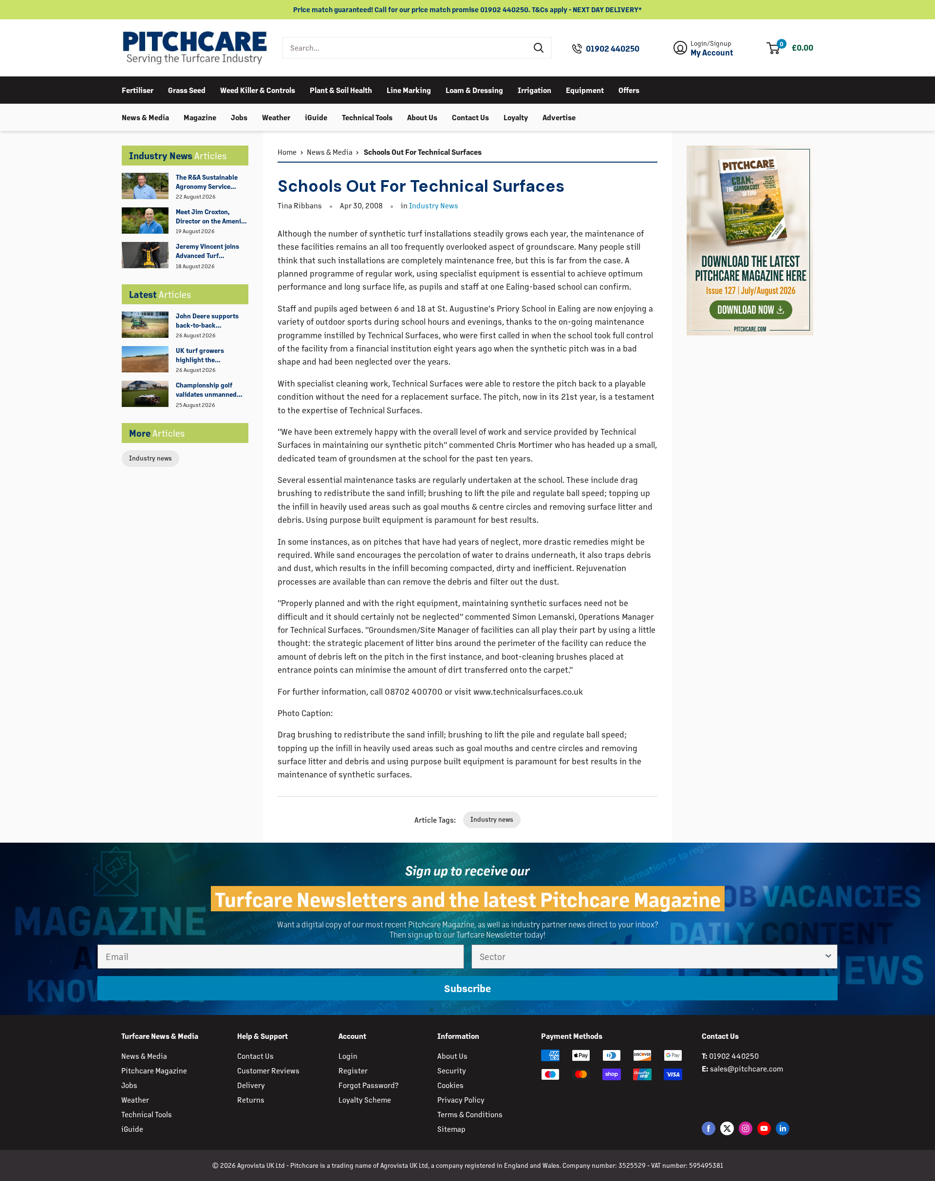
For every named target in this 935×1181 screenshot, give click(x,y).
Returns (250, 1099)
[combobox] (405, 47)
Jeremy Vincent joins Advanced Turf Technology (207, 251)
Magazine (200, 116)
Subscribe (467, 988)
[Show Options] (828, 956)
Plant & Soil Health (341, 89)
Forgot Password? (368, 1084)
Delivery (251, 1084)
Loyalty (516, 116)
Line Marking (409, 89)
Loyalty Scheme (364, 1099)
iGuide (316, 116)
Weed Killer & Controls (257, 89)
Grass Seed (187, 89)
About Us (422, 116)
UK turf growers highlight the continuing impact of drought (207, 355)
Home (287, 151)
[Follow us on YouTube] (764, 1128)
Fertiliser (137, 89)
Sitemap (451, 1128)
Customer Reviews (268, 1070)
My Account (712, 52)
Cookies (450, 1084)
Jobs (239, 116)
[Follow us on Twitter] (727, 1128)
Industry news (150, 458)
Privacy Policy (461, 1099)
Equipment (585, 89)
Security (451, 1070)
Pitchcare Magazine (154, 1070)
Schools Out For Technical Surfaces (422, 151)
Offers (628, 89)
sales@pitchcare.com (746, 1068)
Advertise (559, 116)
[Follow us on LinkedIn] (782, 1128)
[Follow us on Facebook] (708, 1128)
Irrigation (534, 89)
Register (353, 1070)
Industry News (433, 205)
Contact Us (470, 116)
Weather (276, 116)
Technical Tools (367, 116)
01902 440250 (612, 49)
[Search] (539, 47)
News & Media (145, 116)
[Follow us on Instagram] (745, 1128)
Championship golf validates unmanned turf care (206, 390)
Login (347, 1055)
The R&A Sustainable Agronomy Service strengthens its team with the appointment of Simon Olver (211, 182)
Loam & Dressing (474, 89)
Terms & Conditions (470, 1114)
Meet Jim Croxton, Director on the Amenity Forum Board (211, 216)
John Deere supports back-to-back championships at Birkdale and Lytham (207, 321)
